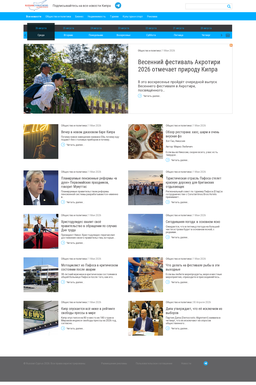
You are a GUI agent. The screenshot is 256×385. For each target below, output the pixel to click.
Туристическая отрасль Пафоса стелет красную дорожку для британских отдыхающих (193, 182)
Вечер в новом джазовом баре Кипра (88, 132)
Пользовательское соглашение (154, 363)
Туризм (114, 16)
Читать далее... (152, 96)
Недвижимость (97, 16)
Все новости (33, 16)
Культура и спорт (133, 16)
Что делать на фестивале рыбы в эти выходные (192, 267)
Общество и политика (58, 16)
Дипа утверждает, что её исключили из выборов (194, 311)
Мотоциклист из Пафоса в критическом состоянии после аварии (89, 267)
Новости (186, 363)
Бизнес (79, 16)
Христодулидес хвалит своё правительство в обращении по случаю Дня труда (89, 226)
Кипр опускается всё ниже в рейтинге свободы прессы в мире (88, 311)
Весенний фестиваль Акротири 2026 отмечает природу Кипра (179, 65)
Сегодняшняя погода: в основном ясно (193, 222)
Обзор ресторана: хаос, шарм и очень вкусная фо (192, 134)
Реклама (152, 16)
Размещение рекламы (114, 363)
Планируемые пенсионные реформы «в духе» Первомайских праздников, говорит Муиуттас (89, 182)
